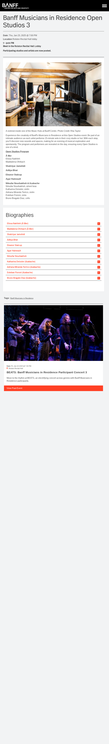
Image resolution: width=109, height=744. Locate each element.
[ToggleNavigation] (104, 5)
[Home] (15, 5)
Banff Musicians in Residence (21, 298)
